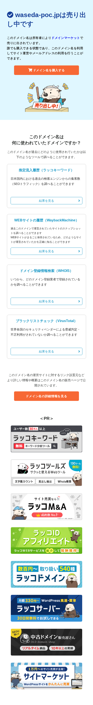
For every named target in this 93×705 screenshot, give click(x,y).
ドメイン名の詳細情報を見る (46, 396)
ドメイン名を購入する (49, 70)
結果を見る (46, 200)
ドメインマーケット (65, 38)
